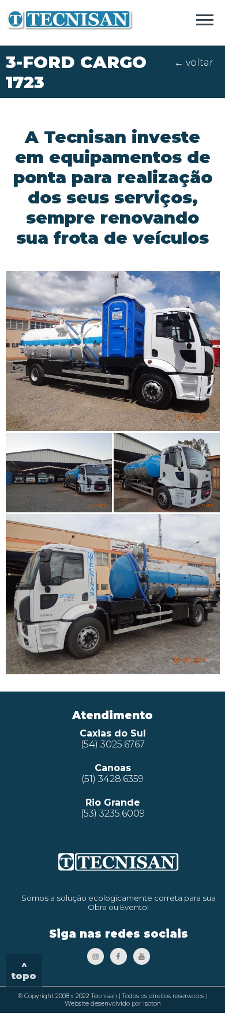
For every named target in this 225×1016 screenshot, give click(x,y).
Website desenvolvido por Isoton (113, 1003)
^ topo (24, 970)
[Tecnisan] (70, 28)
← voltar (193, 62)
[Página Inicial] (118, 870)
